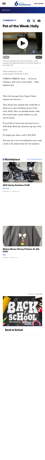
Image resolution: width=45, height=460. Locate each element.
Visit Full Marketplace (34, 159)
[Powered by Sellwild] (39, 294)
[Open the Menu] (4, 3)
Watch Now (38, 3)
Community (9, 20)
